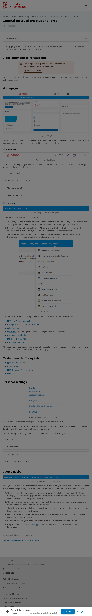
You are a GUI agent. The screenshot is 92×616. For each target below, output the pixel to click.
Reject (82, 611)
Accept (69, 611)
